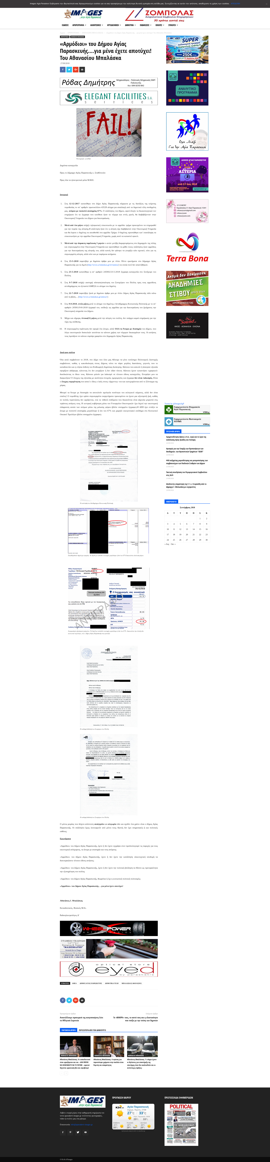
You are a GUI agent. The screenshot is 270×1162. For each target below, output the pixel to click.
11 (174, 529)
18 (174, 535)
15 (200, 529)
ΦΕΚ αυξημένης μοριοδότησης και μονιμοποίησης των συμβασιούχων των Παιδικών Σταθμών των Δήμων (187, 462)
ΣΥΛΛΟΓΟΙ (172, 25)
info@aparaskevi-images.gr (82, 1125)
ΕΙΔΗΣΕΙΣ (65, 25)
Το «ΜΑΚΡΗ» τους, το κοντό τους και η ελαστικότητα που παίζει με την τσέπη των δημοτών (135, 1019)
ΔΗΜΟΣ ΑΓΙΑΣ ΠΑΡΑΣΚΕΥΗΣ (91, 983)
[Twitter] (78, 1132)
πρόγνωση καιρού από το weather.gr (133, 1131)
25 (174, 540)
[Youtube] (85, 1132)
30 (207, 540)
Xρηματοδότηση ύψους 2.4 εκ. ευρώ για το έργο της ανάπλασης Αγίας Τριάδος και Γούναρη (186, 438)
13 (187, 529)
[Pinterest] (70, 1132)
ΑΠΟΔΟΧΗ (235, 3)
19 (180, 535)
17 (168, 535)
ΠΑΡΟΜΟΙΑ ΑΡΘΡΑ (69, 1030)
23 (207, 535)
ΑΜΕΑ (74, 983)
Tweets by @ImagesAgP (174, 404)
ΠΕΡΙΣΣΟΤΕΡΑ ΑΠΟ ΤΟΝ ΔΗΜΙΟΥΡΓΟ (92, 1030)
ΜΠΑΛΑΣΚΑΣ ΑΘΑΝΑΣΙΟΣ (132, 983)
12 (180, 529)
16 (207, 529)
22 (200, 535)
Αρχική (62, 33)
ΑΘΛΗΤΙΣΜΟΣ (95, 25)
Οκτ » (173, 544)
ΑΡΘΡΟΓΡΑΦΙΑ (78, 25)
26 (180, 540)
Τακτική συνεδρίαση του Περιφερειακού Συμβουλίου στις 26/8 (186, 473)
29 (200, 540)
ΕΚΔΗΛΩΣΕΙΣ (144, 25)
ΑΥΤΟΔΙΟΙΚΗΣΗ (113, 25)
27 (187, 540)
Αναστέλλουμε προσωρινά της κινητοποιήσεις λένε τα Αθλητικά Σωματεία (81, 1019)
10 (168, 529)
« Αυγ (167, 544)
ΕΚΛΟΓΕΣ (159, 25)
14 (194, 529)
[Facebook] (63, 1132)
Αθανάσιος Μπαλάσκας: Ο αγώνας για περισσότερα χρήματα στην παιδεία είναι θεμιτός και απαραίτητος (109, 1062)
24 (168, 540)
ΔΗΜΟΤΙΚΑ (129, 25)
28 (194, 540)
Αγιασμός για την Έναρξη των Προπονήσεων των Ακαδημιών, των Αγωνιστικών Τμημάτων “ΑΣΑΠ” (184, 450)
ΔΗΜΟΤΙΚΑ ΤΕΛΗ (112, 983)
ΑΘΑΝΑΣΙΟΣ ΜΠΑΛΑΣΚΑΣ (92, 33)
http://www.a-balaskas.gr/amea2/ (93, 297)
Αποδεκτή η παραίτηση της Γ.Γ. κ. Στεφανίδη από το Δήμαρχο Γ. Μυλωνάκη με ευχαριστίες (186, 485)
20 (187, 535)
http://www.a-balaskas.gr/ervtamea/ (103, 265)
